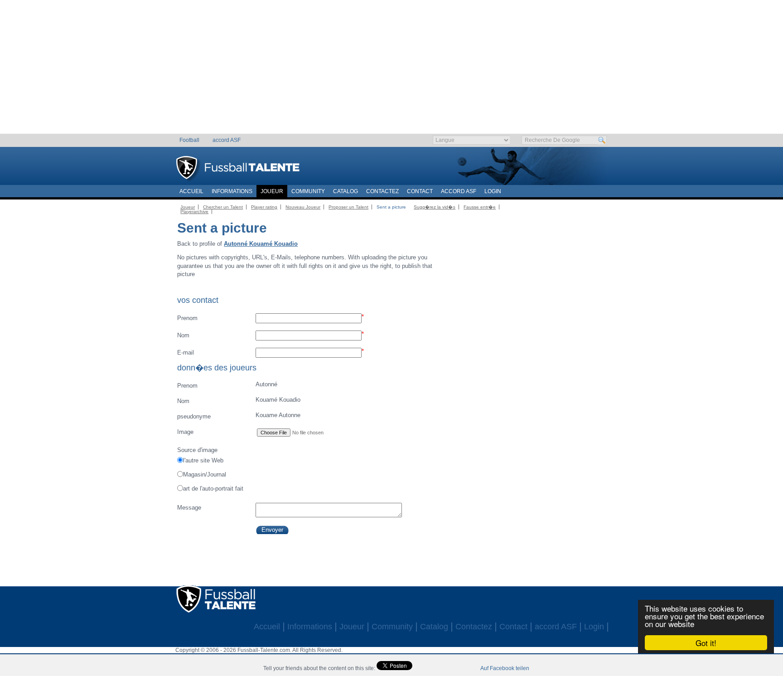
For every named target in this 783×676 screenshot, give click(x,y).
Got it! (706, 642)
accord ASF (227, 140)
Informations (232, 191)
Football (189, 140)
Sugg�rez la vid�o (434, 206)
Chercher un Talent (223, 206)
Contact (420, 191)
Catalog (345, 191)
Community (308, 191)
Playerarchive (194, 211)
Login (492, 191)
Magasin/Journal (204, 474)
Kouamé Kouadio (238, 400)
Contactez (382, 191)
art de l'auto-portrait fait (213, 488)
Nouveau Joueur (302, 206)
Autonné (227, 385)
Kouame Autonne (238, 416)
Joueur (272, 191)
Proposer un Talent (348, 206)
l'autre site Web (203, 460)
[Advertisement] (391, 70)
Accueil (191, 191)
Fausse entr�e (480, 206)
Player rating (264, 206)
